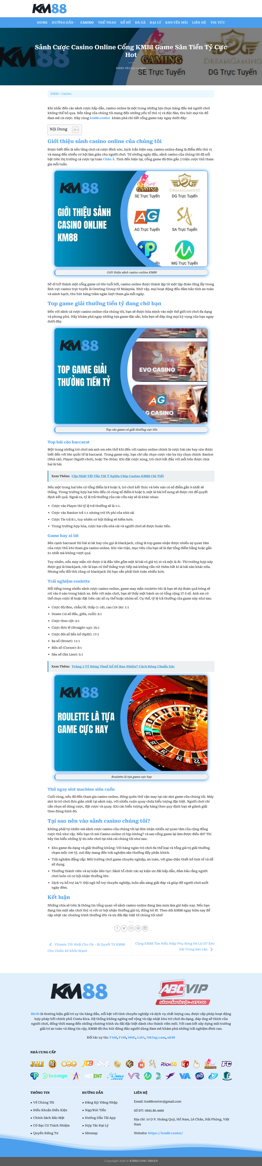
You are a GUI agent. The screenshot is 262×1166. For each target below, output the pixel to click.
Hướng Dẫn (62, 22)
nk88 (171, 1037)
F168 (113, 1037)
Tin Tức (217, 22)
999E (131, 1037)
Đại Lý (155, 22)
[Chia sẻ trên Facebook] (117, 928)
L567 (140, 1037)
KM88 (54, 93)
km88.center (100, 118)
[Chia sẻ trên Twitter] (124, 928)
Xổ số (125, 22)
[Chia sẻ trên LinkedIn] (145, 928)
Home (42, 22)
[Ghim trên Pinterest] (138, 928)
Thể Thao (107, 22)
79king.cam (155, 1037)
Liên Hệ (199, 22)
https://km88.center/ (165, 1133)
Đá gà (140, 22)
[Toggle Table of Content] (73, 130)
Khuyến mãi (176, 22)
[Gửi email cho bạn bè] (131, 928)
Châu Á (109, 159)
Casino (87, 22)
